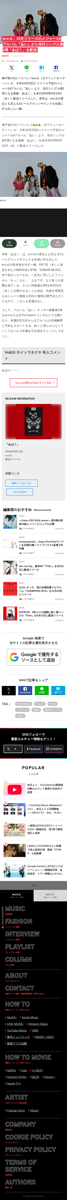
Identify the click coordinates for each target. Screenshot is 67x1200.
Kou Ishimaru (13, 61)
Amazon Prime (16, 1077)
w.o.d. (39, 703)
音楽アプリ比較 (17, 1043)
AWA (35, 1030)
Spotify (12, 1017)
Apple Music (30, 1017)
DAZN (35, 1077)
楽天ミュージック (18, 1037)
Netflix (11, 1070)
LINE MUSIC (15, 1024)
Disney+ (49, 1077)
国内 (36, 709)
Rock (20, 715)
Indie (52, 703)
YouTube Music (17, 1030)
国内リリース (52, 709)
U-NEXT (37, 1070)
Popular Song (16, 1110)
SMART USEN (44, 1037)
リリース (22, 709)
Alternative (23, 703)
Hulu (24, 1070)
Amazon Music (38, 1024)
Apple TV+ (14, 1083)
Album (34, 1110)
